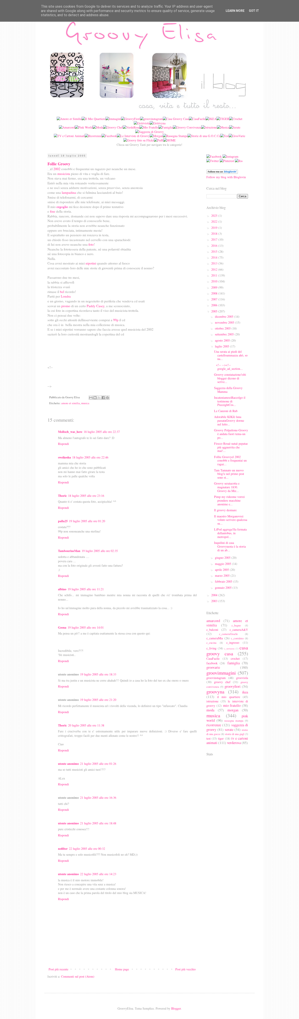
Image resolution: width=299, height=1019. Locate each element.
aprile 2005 (222, 570)
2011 (214, 275)
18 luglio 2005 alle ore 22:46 (90, 457)
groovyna (215, 691)
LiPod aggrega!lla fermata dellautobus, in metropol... (230, 533)
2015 (214, 251)
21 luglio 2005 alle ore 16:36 (98, 797)
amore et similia (70, 403)
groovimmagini (221, 672)
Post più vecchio (185, 969)
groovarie (213, 667)
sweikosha (64, 457)
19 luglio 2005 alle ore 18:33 (98, 674)
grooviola (242, 678)
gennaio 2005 (223, 587)
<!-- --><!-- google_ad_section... (228, 367)
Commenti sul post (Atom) (77, 976)
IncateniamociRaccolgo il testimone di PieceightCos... (229, 401)
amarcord (213, 620)
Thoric (62, 495)
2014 (214, 257)
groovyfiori (233, 686)
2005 (214, 311)
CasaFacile (213, 658)
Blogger (176, 1008)
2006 (214, 305)
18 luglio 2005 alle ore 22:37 (102, 432)
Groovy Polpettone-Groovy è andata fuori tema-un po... (231, 434)
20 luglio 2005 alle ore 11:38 (86, 725)
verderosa (234, 742)
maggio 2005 (223, 564)
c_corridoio (237, 638)
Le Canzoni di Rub (225, 411)
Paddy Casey (95, 306)
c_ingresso (232, 642)
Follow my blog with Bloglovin (226, 177)
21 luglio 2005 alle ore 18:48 (98, 823)
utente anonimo (68, 763)
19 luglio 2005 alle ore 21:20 (98, 700)
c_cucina (211, 643)
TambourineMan (69, 550)
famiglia (233, 662)
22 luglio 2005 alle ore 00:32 (87, 848)
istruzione (212, 701)
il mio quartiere (228, 697)
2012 (214, 269)
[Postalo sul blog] (95, 397)
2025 (214, 215)
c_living (211, 648)
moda (210, 709)
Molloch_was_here (70, 431)
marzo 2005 (222, 575)
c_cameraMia (214, 638)
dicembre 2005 (224, 316)
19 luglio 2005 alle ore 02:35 (100, 551)
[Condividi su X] (99, 397)
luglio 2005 (222, 346)
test (208, 738)
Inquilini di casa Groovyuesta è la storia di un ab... (230, 546)
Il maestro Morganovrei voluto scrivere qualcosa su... (230, 520)
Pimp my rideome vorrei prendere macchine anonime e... (229, 500)
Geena (62, 627)
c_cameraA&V (239, 630)
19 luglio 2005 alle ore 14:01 (86, 627)
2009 (214, 287)
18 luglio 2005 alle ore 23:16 (86, 496)
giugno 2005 (223, 557)
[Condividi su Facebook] (103, 397)
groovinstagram (216, 678)
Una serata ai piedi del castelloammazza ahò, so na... (231, 355)
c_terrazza (229, 648)
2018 (214, 233)
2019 (214, 228)
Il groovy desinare (225, 510)
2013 (214, 263)
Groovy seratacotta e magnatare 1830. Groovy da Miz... (226, 487)
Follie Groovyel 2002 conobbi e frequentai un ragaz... (230, 460)
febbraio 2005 (224, 581)
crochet (235, 658)
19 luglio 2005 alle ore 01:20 (87, 521)
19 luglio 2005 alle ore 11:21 (86, 589)
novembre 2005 (225, 322)
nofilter (63, 848)
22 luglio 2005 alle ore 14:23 (98, 874)
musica (85, 403)
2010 (214, 281)
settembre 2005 (225, 334)
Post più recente (58, 969)
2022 (214, 221)
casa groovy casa (227, 650)
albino (62, 589)
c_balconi (212, 630)
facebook (212, 663)
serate (229, 729)
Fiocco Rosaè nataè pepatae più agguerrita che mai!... (231, 447)
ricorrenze (213, 724)
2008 (214, 293)
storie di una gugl (234, 734)
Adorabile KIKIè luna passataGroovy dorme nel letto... (229, 420)
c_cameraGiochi (228, 634)
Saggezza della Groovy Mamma (228, 390)
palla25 (63, 521)
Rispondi (63, 444)
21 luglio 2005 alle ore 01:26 (98, 764)
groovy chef (222, 682)
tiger (221, 738)
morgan (232, 709)
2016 (214, 245)
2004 (214, 595)
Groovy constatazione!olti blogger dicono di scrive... (230, 378)
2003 (214, 601)
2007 (214, 299)
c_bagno (236, 625)
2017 (214, 239)
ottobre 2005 (223, 328)
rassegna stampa (234, 721)
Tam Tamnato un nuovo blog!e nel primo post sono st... (229, 474)
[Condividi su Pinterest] (107, 397)
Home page (122, 969)
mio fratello (232, 705)
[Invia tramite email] (91, 397)
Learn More (235, 10)
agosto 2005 (223, 340)
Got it (254, 10)
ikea (245, 692)
